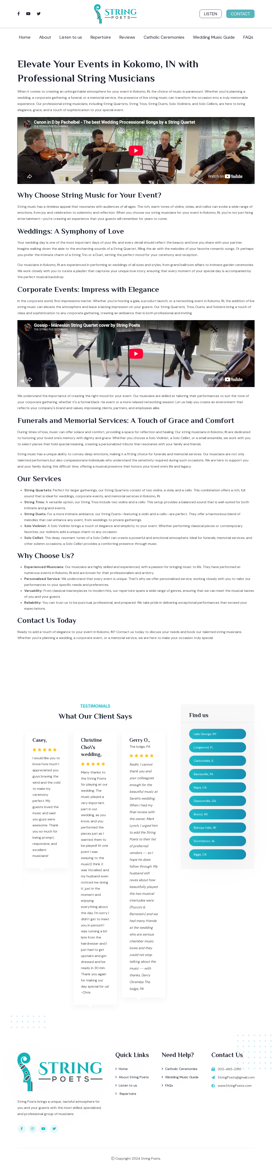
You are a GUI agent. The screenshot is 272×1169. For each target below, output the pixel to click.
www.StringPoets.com (235, 1085)
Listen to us (71, 37)
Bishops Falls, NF (205, 828)
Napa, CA (200, 787)
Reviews (127, 37)
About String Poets (134, 1077)
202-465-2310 (229, 1069)
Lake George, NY (205, 734)
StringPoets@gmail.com (236, 1077)
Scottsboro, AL (204, 841)
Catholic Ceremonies (164, 37)
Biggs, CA (200, 854)
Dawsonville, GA (205, 801)
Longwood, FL (203, 747)
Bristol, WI (201, 814)
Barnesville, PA (203, 774)
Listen (210, 14)
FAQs (248, 37)
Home (25, 37)
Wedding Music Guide (214, 37)
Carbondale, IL (204, 761)
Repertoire (101, 37)
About (45, 37)
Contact (240, 14)
